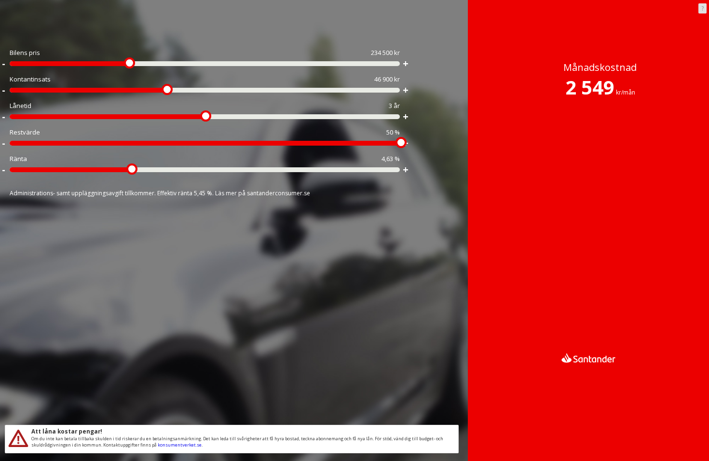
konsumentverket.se (180, 445)
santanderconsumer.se (278, 193)
